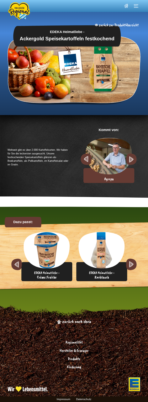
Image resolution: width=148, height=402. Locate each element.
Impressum (63, 399)
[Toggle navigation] (136, 6)
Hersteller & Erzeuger (74, 350)
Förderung (74, 367)
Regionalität (74, 342)
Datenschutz (83, 399)
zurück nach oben (76, 321)
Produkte (74, 358)
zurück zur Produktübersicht (118, 25)
